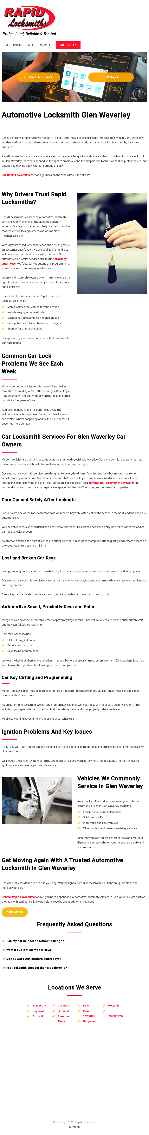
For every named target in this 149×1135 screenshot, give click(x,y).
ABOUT (17, 45)
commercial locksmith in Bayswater (111, 482)
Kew (86, 1005)
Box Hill (38, 1016)
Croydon (63, 1005)
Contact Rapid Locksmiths (18, 897)
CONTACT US (15, 912)
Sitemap (74, 1126)
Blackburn (39, 1005)
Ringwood (90, 1021)
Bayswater (39, 1011)
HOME (5, 45)
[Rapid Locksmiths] (29, 21)
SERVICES (46, 45)
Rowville (114, 1005)
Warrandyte (115, 1015)
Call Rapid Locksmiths (16, 175)
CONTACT (31, 45)
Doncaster (64, 1011)
